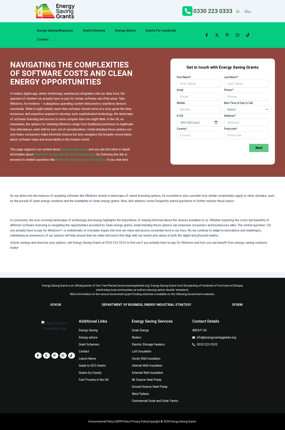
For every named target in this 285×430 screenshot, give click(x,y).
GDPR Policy (122, 422)
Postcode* (230, 129)
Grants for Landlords (161, 30)
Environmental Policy (101, 422)
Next (259, 148)
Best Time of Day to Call (238, 103)
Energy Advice (125, 30)
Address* (230, 116)
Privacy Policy (140, 422)
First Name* (184, 77)
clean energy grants (74, 149)
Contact (42, 39)
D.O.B (180, 116)
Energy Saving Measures (55, 30)
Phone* (228, 90)
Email (180, 90)
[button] (57, 30)
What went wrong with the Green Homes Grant (65, 154)
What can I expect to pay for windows (81, 159)
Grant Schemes (94, 30)
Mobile (181, 103)
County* (182, 129)
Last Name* (231, 77)
